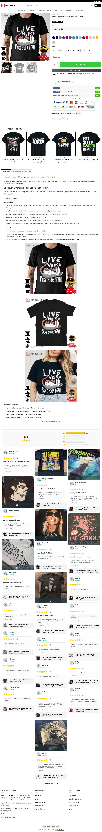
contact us (36, 239)
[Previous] (4, 37)
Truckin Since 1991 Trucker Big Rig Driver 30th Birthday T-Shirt (13, 160)
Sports (41, 10)
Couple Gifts (79, 10)
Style (54, 25)
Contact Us (72, 796)
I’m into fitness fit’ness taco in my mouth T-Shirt (63, 160)
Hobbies (49, 10)
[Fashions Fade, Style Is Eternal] (9, 5)
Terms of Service (40, 809)
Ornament (69, 10)
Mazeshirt (9, 194)
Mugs (63, 10)
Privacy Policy (39, 806)
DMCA (71, 809)
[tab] (6, 171)
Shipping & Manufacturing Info (22, 171)
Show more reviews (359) (51, 783)
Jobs (56, 10)
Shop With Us (22, 10)
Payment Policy (73, 806)
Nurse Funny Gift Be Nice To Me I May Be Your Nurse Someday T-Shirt (38, 160)
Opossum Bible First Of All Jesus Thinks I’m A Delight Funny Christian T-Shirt (28, 411)
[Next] (46, 37)
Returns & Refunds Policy (42, 802)
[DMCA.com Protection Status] (59, 829)
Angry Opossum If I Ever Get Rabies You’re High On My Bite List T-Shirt (26, 417)
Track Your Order (74, 802)
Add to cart (80, 65)
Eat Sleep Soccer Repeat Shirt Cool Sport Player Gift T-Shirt (88, 160)
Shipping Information (75, 799)
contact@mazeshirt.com (71, 239)
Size (53, 46)
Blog (36, 799)
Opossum (78, 113)
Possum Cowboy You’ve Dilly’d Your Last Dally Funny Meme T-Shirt (25, 408)
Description (6, 171)
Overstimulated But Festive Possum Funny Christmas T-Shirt (23, 414)
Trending (33, 10)
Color (54, 34)
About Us (38, 796)
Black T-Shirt (56, 14)
